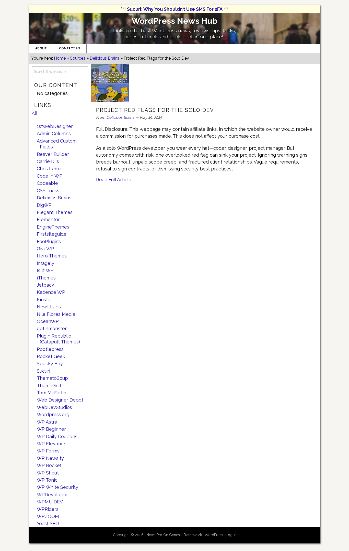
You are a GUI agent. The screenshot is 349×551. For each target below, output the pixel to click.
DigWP (44, 205)
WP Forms (48, 450)
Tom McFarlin (51, 392)
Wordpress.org (53, 414)
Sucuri (43, 371)
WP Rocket (49, 465)
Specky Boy (50, 363)
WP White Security (57, 487)
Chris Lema (49, 168)
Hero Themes (52, 255)
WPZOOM (48, 516)
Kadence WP (51, 292)
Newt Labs (49, 306)
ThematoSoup (52, 378)
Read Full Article (113, 179)
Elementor (48, 219)
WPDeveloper (52, 494)
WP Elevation (51, 443)
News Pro (154, 535)
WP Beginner (51, 429)
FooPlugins (49, 241)
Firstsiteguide (51, 234)
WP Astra (47, 422)
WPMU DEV (50, 501)
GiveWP (45, 248)
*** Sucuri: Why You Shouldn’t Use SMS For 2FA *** (175, 9)
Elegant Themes (55, 212)
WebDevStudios (54, 407)
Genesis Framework (185, 535)
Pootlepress (50, 349)
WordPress (214, 535)
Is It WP (45, 270)
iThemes (46, 277)
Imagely (45, 263)
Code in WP (49, 176)
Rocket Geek (51, 356)
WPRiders (48, 509)
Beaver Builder (53, 154)
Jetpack (45, 285)
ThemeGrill (49, 385)
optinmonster (52, 328)
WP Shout (48, 473)
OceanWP (48, 321)
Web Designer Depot (60, 400)
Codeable (47, 183)
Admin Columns (54, 133)
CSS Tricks (48, 190)
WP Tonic (47, 480)
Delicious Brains (120, 117)
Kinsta (43, 299)
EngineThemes (53, 227)
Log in (231, 535)
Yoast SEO (48, 523)
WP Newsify (50, 458)
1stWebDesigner (55, 126)
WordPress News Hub (174, 21)
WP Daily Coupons (57, 436)
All (34, 113)
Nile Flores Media (56, 314)
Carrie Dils (48, 161)
